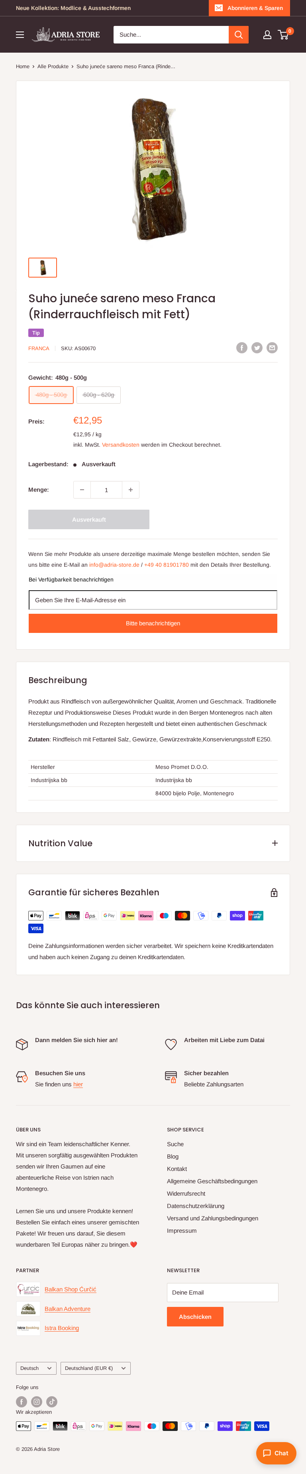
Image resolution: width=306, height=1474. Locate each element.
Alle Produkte (53, 66)
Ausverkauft (89, 519)
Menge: (38, 489)
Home (22, 66)
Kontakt (177, 1168)
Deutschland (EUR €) (89, 1368)
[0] (283, 34)
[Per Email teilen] (272, 347)
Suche (175, 1144)
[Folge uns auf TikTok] (51, 1401)
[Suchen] (239, 34)
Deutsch (29, 1368)
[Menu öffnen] (20, 35)
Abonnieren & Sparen (255, 8)
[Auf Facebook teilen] (241, 347)
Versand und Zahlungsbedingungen (212, 1218)
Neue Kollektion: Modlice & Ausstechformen (73, 8)
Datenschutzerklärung (195, 1205)
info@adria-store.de (114, 565)
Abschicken (195, 1316)
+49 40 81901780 (166, 565)
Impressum (182, 1230)
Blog (172, 1156)
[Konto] (267, 34)
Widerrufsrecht (186, 1193)
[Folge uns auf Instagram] (36, 1401)
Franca (38, 348)
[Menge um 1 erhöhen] (130, 489)
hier (78, 1084)
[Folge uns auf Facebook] (21, 1401)
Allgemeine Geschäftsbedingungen (212, 1181)
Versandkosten (120, 444)
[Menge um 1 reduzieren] (82, 489)
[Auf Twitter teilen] (257, 347)
